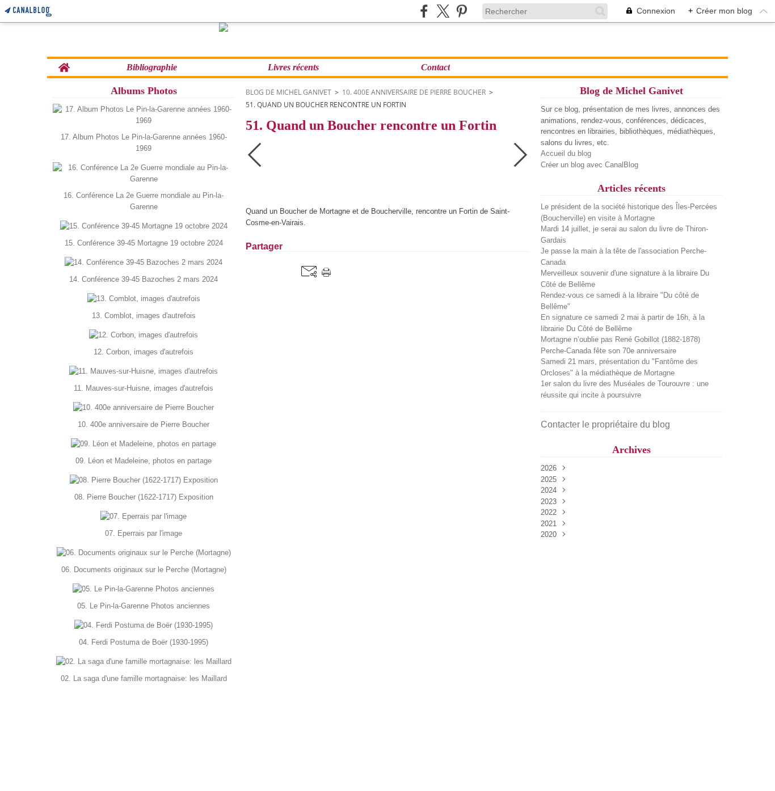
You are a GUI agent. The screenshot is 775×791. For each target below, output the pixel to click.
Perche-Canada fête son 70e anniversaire (608, 350)
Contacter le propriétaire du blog (605, 424)
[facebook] (424, 11)
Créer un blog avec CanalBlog (589, 164)
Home (64, 63)
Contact (435, 67)
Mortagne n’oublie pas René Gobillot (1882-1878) (620, 339)
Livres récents (293, 67)
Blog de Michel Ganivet (288, 92)
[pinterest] (461, 11)
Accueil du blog (566, 153)
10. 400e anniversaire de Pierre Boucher (414, 92)
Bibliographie (152, 67)
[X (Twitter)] (443, 11)
